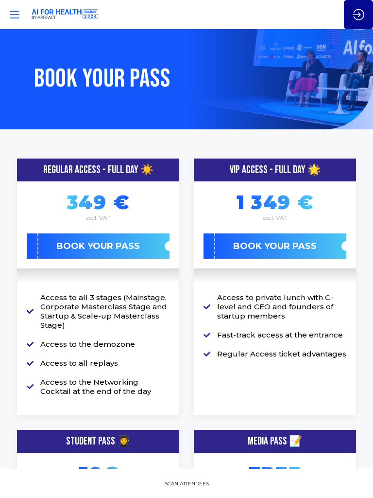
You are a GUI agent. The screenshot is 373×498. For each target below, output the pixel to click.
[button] (98, 246)
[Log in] (358, 14)
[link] (187, 483)
